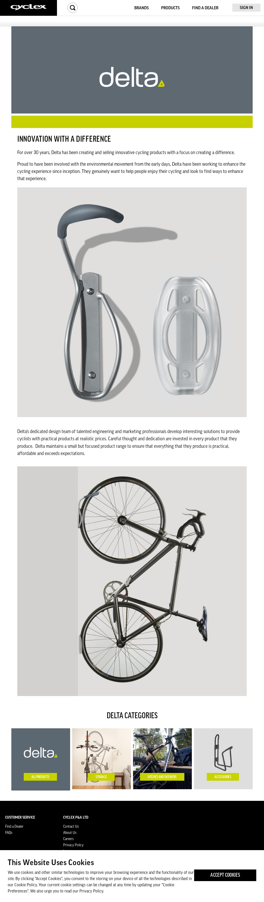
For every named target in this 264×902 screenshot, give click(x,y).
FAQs (8, 833)
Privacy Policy (73, 845)
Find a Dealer (14, 826)
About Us (70, 833)
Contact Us (71, 826)
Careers (68, 839)
